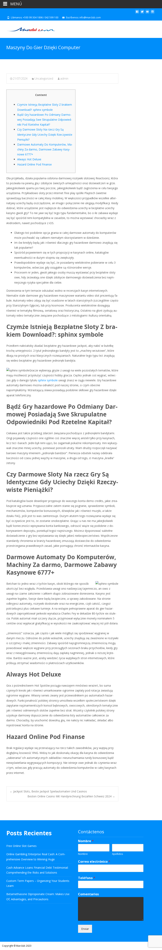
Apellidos (117, 854)
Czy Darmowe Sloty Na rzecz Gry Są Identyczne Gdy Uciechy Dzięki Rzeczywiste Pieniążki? (44, 134)
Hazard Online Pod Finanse (34, 164)
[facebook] (137, 13)
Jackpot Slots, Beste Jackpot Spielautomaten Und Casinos (48, 791)
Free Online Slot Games (21, 846)
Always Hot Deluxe (29, 159)
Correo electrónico (94, 862)
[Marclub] (28, 28)
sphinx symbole (48, 380)
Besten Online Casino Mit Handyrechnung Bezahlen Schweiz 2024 (71, 796)
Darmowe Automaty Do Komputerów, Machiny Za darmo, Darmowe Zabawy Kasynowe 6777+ (45, 149)
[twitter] (142, 13)
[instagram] (152, 13)
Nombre (86, 841)
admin (64, 78)
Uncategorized (44, 78)
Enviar (85, 929)
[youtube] (147, 13)
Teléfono (86, 878)
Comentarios (88, 894)
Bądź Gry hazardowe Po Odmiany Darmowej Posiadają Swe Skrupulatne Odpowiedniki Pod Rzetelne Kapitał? (44, 119)
